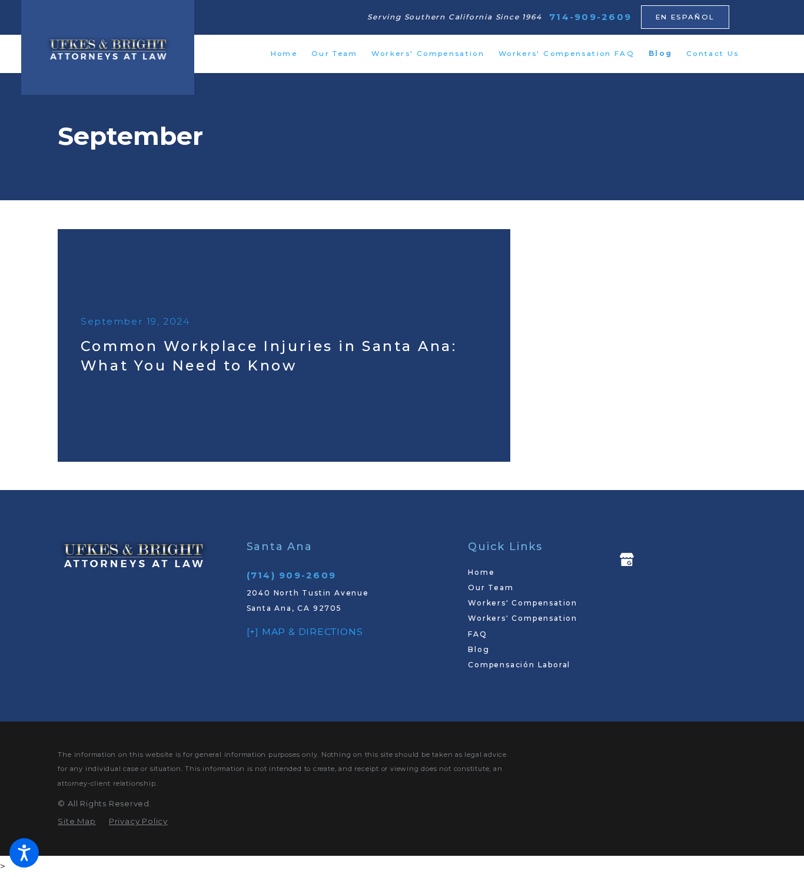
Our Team (490, 587)
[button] (24, 853)
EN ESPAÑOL (685, 17)
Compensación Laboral (519, 664)
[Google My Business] (627, 559)
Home (481, 572)
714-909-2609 (590, 17)
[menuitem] (284, 53)
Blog (478, 649)
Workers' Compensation (522, 602)
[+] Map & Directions (305, 631)
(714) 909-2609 (292, 575)
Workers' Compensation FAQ (522, 626)
